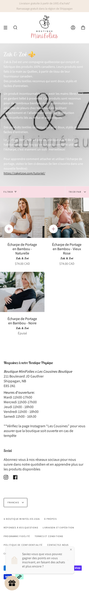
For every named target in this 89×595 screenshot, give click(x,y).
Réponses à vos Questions (21, 527)
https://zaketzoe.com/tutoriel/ (24, 173)
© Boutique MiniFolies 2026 (22, 518)
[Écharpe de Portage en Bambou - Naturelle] (22, 218)
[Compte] (73, 27)
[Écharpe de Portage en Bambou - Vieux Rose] (66, 218)
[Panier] (83, 27)
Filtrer (8, 191)
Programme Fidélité (17, 536)
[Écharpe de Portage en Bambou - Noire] (22, 292)
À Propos (50, 518)
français (14, 502)
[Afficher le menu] (7, 27)
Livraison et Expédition (58, 527)
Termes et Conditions (49, 536)
